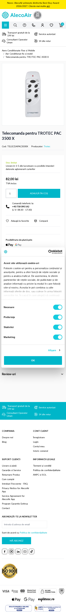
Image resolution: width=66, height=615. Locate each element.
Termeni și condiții (42, 465)
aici (48, 6)
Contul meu (39, 446)
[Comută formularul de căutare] (15, 25)
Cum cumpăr (8, 479)
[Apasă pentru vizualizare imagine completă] (33, 94)
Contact (6, 508)
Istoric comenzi (40, 450)
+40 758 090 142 (20, 206)
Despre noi (7, 437)
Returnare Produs (11, 474)
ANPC (36, 474)
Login (35, 441)
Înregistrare (39, 437)
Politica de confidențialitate (46, 470)
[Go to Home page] (33, 15)
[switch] (57, 317)
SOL (44, 474)
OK (33, 360)
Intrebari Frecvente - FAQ (15, 483)
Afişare (52, 350)
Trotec (47, 146)
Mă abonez (16, 540)
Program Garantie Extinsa (15, 503)
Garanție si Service (11, 470)
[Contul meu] (42, 25)
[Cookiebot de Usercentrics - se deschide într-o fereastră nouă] (48, 252)
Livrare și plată (9, 465)
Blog (4, 441)
